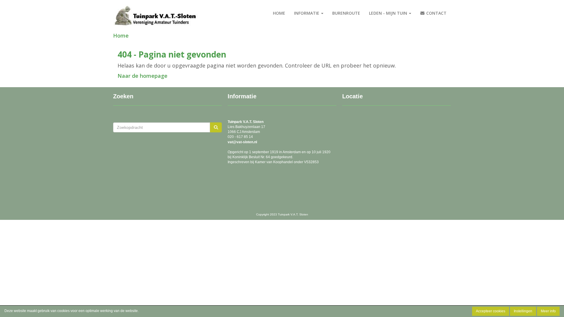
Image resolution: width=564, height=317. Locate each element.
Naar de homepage (142, 75)
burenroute (346, 13)
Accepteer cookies (490, 311)
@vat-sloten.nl (242, 142)
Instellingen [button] (523, 311)
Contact (435, 13)
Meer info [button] (548, 311)
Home (279, 13)
